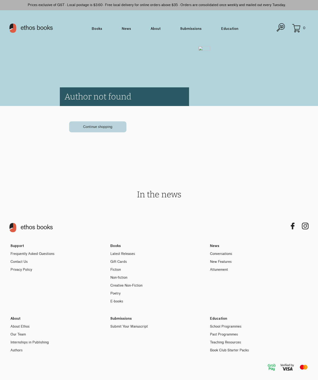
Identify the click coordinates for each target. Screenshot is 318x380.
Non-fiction (118, 278)
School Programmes (225, 327)
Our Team (18, 334)
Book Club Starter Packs (229, 350)
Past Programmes (224, 334)
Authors (16, 350)
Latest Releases (122, 254)
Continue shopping (97, 127)
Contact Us (19, 262)
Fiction (115, 270)
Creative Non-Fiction (126, 286)
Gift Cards (118, 262)
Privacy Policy (21, 270)
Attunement (219, 270)
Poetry (115, 293)
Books (97, 29)
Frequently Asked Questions (32, 254)
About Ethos (20, 327)
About (156, 29)
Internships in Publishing (29, 342)
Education (229, 29)
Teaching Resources (225, 342)
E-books (116, 301)
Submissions (191, 29)
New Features (221, 262)
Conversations (221, 254)
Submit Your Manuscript (129, 327)
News (126, 29)
